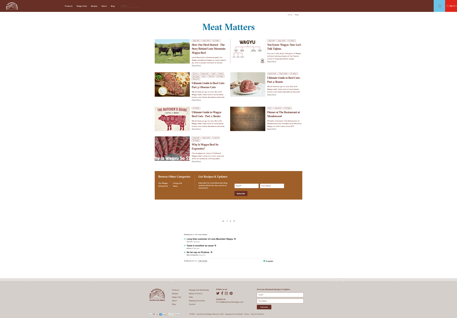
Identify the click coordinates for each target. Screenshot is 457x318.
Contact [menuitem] (192, 304)
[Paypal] (150, 315)
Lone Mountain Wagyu (204, 314)
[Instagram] (226, 293)
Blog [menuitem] (113, 6)
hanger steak (204, 73)
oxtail (203, 76)
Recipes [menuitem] (94, 6)
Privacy (246, 314)
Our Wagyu (216, 40)
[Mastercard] (157, 315)
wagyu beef (196, 40)
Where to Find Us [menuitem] (195, 293)
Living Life (216, 137)
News (269, 108)
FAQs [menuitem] (191, 297)
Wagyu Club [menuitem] (82, 6)
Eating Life (196, 79)
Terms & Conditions (257, 314)
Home (290, 14)
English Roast (272, 73)
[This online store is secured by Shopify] (169, 315)
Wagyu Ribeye (283, 73)
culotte (213, 73)
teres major (196, 76)
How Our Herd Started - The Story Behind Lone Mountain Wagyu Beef (208, 49)
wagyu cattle (206, 40)
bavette (221, 73)
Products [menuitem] (69, 6)
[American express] (160, 315)
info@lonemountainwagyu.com (231, 302)
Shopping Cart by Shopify (234, 314)
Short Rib (211, 76)
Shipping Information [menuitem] (197, 300)
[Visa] (153, 315)
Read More (196, 65)
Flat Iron (195, 73)
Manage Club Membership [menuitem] (199, 290)
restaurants (278, 108)
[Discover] (163, 315)
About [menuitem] (104, 6)
